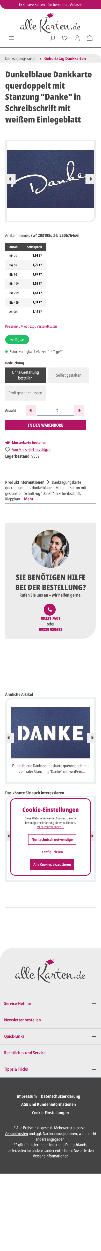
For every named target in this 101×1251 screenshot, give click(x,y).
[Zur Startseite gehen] (50, 23)
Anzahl (10, 410)
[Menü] (11, 38)
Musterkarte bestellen (29, 442)
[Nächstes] (90, 179)
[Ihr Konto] (77, 38)
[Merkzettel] (65, 38)
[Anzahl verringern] (31, 410)
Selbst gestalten (68, 375)
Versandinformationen (50, 1156)
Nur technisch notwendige (52, 839)
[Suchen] (52, 38)
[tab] (49, 490)
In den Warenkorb (45, 425)
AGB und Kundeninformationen (48, 1104)
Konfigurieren (52, 851)
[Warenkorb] (89, 38)
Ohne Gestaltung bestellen (25, 375)
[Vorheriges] (10, 179)
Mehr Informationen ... (50, 827)
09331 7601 (50, 618)
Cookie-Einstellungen (50, 1112)
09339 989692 (50, 629)
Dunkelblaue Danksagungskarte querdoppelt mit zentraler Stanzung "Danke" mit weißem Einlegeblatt (50, 769)
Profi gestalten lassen (25, 393)
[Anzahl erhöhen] (79, 410)
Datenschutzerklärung (60, 1096)
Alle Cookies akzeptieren (52, 864)
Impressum (27, 1096)
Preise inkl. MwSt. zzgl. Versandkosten (31, 326)
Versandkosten (16, 1133)
